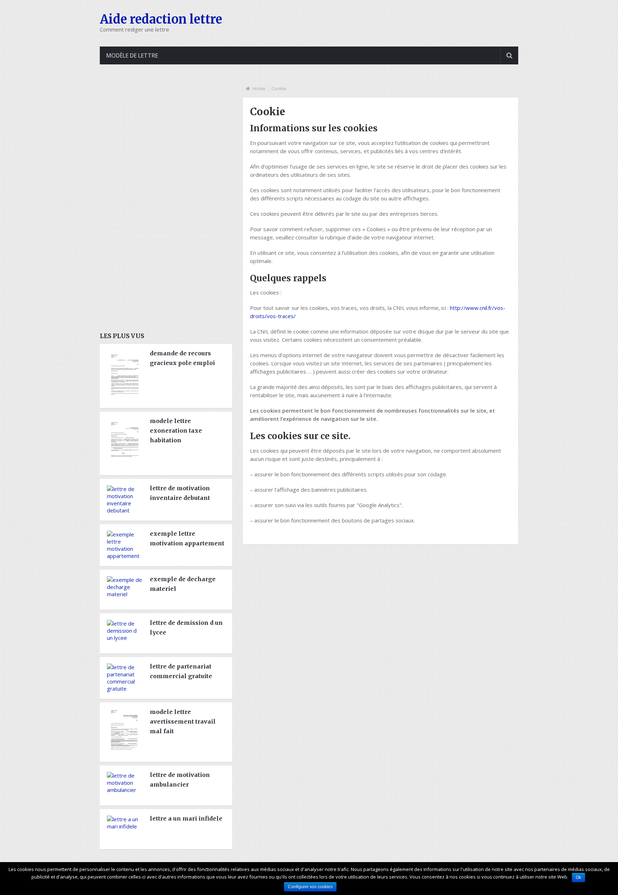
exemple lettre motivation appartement (187, 538)
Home (258, 88)
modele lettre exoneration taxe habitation (176, 430)
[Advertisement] (153, 206)
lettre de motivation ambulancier (180, 779)
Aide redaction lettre (161, 19)
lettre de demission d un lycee (186, 627)
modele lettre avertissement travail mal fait (183, 721)
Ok (578, 877)
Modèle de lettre (132, 55)
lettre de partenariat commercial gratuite (181, 671)
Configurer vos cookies (310, 886)
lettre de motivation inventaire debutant (180, 493)
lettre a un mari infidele (186, 818)
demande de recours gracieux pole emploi (182, 358)
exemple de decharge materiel (183, 583)
